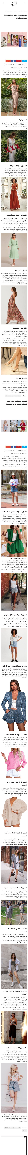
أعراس (18, 396)
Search (2, 3)
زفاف (7, 396)
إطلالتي (15, 11)
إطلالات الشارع (16, 1127)
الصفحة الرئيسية (23, 11)
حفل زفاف (12, 396)
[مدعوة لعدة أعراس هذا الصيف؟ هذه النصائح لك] (14, 39)
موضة (24, 1130)
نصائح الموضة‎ (8, 11)
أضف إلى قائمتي (8, 64)
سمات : (24, 396)
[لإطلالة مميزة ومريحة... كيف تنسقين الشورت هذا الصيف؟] (14, 425)
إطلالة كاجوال (8, 1127)
